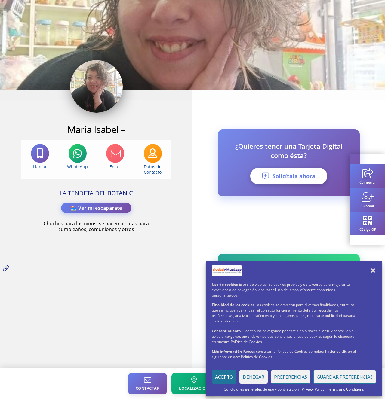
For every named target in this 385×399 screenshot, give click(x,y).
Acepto (224, 376)
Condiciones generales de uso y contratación (261, 389)
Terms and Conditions (345, 389)
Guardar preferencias (345, 376)
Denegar (253, 376)
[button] (373, 270)
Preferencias (290, 376)
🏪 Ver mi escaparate (96, 208)
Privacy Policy (313, 389)
